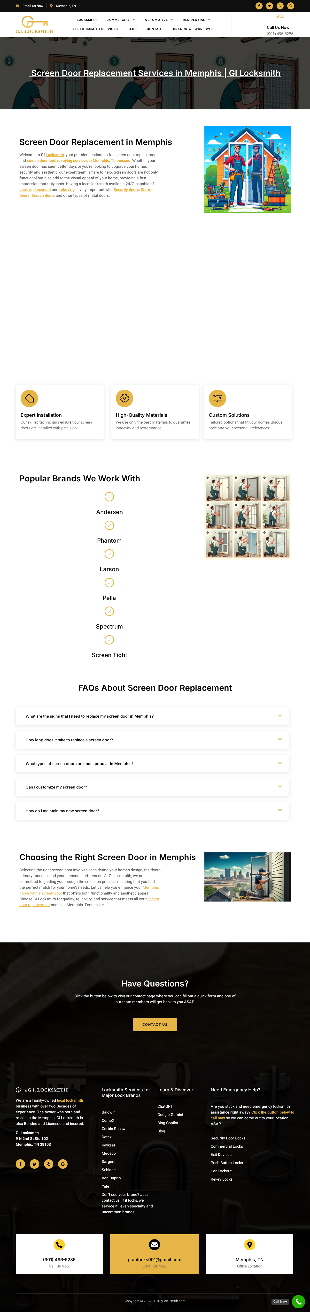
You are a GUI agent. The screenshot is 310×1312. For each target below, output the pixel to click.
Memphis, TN (250, 1259)
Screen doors (43, 195)
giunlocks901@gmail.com (154, 1259)
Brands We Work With (194, 29)
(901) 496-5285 (59, 1259)
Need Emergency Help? (235, 1089)
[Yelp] (280, 5)
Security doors (126, 190)
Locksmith (87, 20)
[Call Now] (298, 1301)
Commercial (118, 20)
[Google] (290, 5)
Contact (155, 29)
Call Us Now (278, 27)
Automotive (156, 20)
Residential (194, 20)
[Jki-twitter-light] (269, 5)
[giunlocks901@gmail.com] (154, 1244)
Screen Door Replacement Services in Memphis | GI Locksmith (155, 73)
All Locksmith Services (95, 29)
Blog (132, 29)
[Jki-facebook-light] (259, 5)
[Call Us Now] (280, 15)
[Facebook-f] (20, 1163)
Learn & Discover (175, 1089)
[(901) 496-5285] (59, 1244)
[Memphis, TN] (249, 1244)
